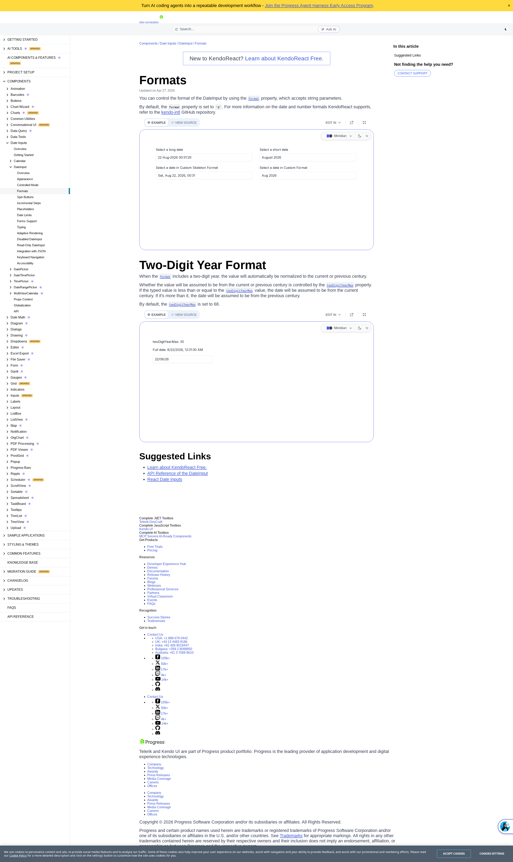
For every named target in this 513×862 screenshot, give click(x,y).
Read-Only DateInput (31, 245)
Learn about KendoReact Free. (284, 58)
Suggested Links (175, 456)
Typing (21, 227)
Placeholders (25, 209)
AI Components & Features (31, 57)
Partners (153, 593)
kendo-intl (170, 112)
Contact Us (155, 634)
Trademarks (291, 835)
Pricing (152, 550)
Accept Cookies (454, 853)
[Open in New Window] (351, 122)
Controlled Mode (27, 185)
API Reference (20, 616)
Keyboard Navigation (30, 257)
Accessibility (25, 263)
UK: (171, 641)
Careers (153, 782)
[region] (256, 854)
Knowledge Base (22, 562)
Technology (155, 768)
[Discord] (157, 690)
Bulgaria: (173, 649)
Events (152, 600)
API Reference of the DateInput (177, 473)
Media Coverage (159, 778)
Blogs (151, 582)
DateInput (185, 43)
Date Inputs (168, 43)
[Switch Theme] (506, 29)
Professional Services (162, 589)
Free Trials (155, 546)
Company (154, 764)
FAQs (11, 607)
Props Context (23, 299)
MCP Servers (148, 536)
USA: (171, 638)
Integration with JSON (31, 251)
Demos (152, 567)
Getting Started (23, 155)
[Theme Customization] (367, 136)
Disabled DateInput (29, 239)
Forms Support (27, 221)
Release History (158, 574)
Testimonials (156, 621)
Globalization (22, 305)
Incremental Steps (29, 203)
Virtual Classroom (160, 596)
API (16, 311)
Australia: (174, 652)
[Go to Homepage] (161, 22)
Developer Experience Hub (166, 564)
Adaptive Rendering (30, 233)
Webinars (154, 585)
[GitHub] (157, 685)
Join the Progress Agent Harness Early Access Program (319, 5)
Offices (152, 786)
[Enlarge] (364, 122)
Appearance (25, 179)
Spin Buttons (25, 197)
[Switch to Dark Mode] (359, 136)
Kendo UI (146, 529)
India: (172, 645)
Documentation (158, 571)
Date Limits (24, 215)
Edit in (331, 122)
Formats (22, 191)
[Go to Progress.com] (152, 744)
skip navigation (149, 22)
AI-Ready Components (175, 536)
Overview (20, 149)
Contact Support (412, 73)
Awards (152, 771)
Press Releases (158, 775)
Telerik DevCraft (150, 522)
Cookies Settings (492, 853)
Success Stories (158, 617)
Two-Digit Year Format (202, 265)
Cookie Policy (18, 855)
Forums (152, 578)
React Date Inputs (164, 479)
